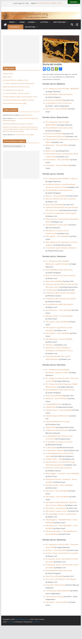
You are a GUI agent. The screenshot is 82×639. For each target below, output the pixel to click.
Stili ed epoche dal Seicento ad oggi (15, 103)
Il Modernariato (8, 73)
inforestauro (7, 124)
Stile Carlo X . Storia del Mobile (57, 491)
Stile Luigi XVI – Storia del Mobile (58, 333)
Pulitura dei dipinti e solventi (23, 124)
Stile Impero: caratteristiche (56, 508)
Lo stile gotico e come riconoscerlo (59, 103)
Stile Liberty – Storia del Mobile (57, 602)
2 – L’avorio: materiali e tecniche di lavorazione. (18, 83)
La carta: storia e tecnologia (24, 135)
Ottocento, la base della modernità (59, 468)
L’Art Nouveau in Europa (55, 596)
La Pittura (44, 22)
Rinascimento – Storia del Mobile (58, 159)
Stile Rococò (50, 345)
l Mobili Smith (51, 427)
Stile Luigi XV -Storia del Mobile (57, 322)
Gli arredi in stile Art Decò (55, 585)
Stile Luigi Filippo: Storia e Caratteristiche (61, 514)
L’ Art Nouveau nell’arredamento (58, 591)
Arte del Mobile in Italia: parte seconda (60, 390)
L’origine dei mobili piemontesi (57, 430)
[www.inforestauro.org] (41, 13)
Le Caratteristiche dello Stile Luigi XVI (59, 304)
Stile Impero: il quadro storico (57, 511)
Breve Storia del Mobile (54, 100)
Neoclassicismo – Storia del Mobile (59, 310)
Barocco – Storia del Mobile (56, 196)
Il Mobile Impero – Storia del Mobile (59, 410)
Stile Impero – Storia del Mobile (57, 497)
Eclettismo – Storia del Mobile (57, 398)
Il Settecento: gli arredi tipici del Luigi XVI (61, 299)
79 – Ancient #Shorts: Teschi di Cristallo (16, 93)
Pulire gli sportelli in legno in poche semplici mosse (20, 97)
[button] (15, 22)
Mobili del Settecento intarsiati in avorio (16, 87)
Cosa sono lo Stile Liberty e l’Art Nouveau (61, 579)
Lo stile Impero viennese (55, 450)
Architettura (30, 27)
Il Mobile (31, 22)
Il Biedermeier (51, 407)
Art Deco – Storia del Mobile (56, 550)
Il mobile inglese (52, 290)
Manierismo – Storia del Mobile (57, 145)
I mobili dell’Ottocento (54, 404)
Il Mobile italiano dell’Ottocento (57, 416)
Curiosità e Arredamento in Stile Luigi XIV (61, 213)
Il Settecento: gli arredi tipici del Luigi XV (60, 293)
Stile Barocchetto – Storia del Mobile (59, 316)
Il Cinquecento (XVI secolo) (55, 136)
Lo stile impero (51, 447)
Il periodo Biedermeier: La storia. (58, 421)
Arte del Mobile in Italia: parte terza (59, 570)
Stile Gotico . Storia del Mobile (57, 109)
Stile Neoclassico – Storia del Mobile (59, 339)
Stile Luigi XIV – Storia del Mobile (58, 236)
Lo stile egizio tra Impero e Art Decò (59, 442)
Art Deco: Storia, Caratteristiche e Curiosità (62, 553)
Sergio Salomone (26, 115)
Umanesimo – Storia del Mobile (57, 165)
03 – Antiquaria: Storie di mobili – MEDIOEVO (62, 89)
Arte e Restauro (59, 22)
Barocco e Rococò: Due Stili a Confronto (61, 199)
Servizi (11, 22)
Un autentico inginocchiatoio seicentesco (61, 248)
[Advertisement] (21, 49)
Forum (22, 22)
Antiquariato (14, 27)
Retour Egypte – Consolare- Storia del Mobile (62, 473)
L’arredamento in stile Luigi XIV (57, 225)
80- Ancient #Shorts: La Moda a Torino (49, 3)
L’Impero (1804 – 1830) (54, 459)
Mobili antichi (51, 151)
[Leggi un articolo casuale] (76, 24)
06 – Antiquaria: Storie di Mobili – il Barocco (62, 178)
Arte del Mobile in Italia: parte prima (59, 94)
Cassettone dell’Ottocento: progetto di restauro (18, 100)
